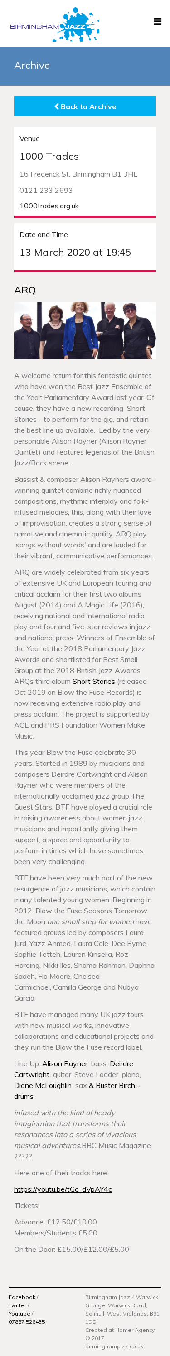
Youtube (19, 1313)
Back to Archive (88, 106)
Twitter (17, 1305)
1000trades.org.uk (49, 205)
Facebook (22, 1297)
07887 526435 (27, 1321)
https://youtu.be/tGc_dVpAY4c (63, 1189)
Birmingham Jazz (54, 23)
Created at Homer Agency (120, 1329)
